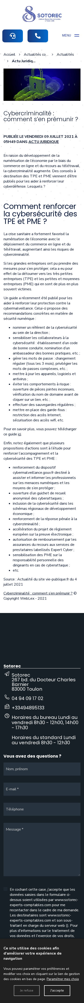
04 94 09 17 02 (27, 698)
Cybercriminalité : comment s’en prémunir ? (38, 593)
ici (19, 434)
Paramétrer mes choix (63, 979)
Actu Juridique (43, 141)
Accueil (9, 54)
